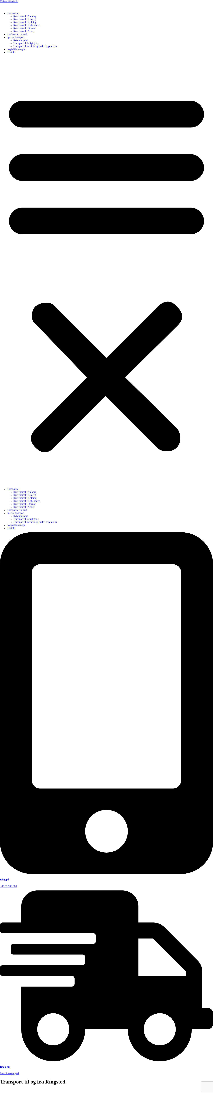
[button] (106, 270)
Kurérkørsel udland (17, 34)
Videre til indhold (9, 1)
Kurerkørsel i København (26, 25)
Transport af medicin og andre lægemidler (35, 46)
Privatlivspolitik (8, 1089)
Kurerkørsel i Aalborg (24, 16)
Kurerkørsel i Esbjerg (24, 19)
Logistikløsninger (16, 49)
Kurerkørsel (13, 13)
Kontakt (11, 52)
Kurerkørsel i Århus (23, 31)
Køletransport (20, 40)
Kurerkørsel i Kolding (24, 22)
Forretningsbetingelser (30, 1089)
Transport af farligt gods (25, 43)
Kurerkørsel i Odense (24, 28)
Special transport (15, 37)
